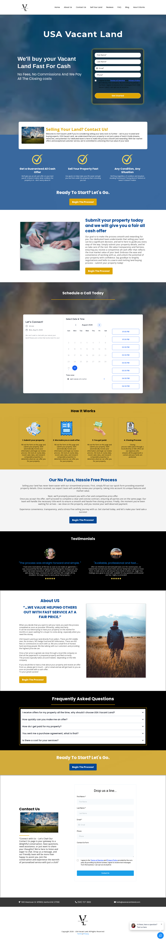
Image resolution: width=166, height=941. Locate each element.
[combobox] (86, 379)
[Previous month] (75, 325)
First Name (81, 796)
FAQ (119, 7)
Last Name (81, 808)
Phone (79, 831)
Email (79, 820)
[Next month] (99, 325)
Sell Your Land (96, 7)
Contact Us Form (83, 842)
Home (57, 7)
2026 (90, 325)
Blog (127, 7)
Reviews (109, 7)
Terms (79, 934)
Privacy (86, 934)
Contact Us (81, 7)
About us (68, 7)
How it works (139, 7)
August (85, 325)
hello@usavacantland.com (128, 902)
